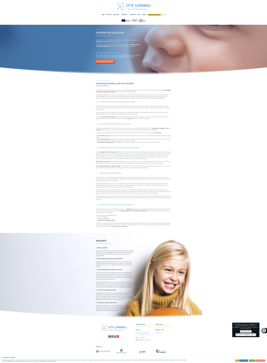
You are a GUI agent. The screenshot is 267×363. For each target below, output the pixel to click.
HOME (103, 14)
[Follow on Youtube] (118, 336)
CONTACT (144, 14)
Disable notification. (246, 331)
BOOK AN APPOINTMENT (105, 61)
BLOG (138, 14)
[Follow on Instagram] (115, 336)
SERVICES (124, 14)
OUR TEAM (109, 14)
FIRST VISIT (133, 14)
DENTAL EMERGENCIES (154, 14)
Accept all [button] (252, 360)
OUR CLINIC (116, 14)
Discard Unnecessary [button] (260, 360)
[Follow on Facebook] (109, 336)
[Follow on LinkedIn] (112, 336)
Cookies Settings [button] (243, 360)
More (237, 360)
